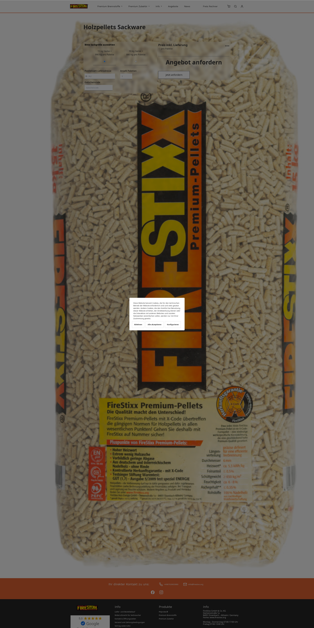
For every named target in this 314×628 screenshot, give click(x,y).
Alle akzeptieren (154, 324)
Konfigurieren (173, 324)
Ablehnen (138, 324)
